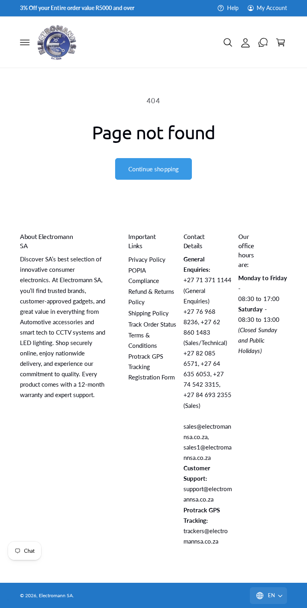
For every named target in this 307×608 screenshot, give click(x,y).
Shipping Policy (148, 313)
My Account (272, 8)
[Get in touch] (263, 42)
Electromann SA (56, 595)
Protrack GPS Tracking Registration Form (151, 367)
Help (232, 8)
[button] (25, 42)
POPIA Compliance (143, 275)
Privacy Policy (146, 259)
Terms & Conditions (142, 340)
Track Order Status (152, 324)
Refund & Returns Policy (151, 296)
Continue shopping (153, 169)
